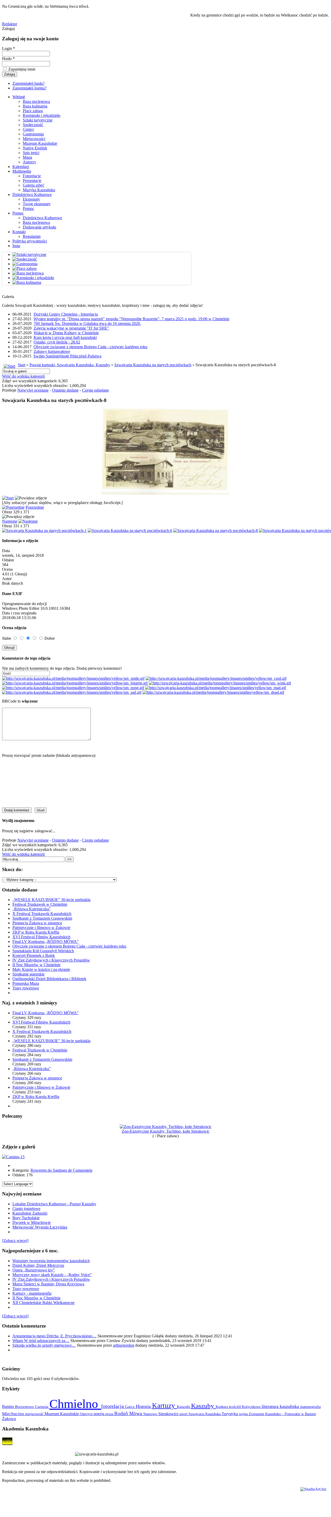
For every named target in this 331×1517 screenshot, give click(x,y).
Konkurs (222, 1407)
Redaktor (9, 24)
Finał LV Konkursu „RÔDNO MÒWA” (45, 941)
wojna (244, 1414)
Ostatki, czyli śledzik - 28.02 (57, 342)
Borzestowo (25, 1407)
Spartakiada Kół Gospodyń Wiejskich (43, 951)
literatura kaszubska (281, 1406)
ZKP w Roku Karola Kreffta (35, 932)
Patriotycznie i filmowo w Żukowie (41, 927)
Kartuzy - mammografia (31, 1293)
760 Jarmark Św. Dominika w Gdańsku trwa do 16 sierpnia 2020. (87, 323)
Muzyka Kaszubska (39, 190)
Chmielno (75, 1404)
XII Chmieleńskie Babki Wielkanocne (43, 1302)
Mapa (27, 157)
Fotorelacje (32, 176)
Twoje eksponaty (37, 204)
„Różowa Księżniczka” (31, 909)
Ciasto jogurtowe (26, 1208)
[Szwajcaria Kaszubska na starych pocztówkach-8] (215, 530)
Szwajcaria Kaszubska (205, 1414)
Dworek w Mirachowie (31, 1222)
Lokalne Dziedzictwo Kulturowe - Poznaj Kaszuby (54, 1204)
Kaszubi (184, 1406)
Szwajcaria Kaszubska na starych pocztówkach (152, 365)
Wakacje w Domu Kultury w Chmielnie (66, 333)
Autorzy (29, 162)
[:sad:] (71, 692)
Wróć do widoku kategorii (23, 376)
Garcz (130, 1406)
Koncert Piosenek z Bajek (33, 955)
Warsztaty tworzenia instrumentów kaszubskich (51, 1261)
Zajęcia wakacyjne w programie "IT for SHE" (71, 328)
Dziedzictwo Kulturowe (32, 194)
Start (21, 365)
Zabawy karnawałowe (52, 351)
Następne (9, 521)
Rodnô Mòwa (128, 1413)
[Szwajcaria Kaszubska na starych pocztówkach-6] (130, 530)
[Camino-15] (13, 1157)
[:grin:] (75, 683)
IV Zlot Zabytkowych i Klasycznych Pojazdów (51, 960)
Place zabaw (33, 111)
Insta (16, 245)
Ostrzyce (87, 1414)
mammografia (310, 1407)
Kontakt (19, 232)
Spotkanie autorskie (28, 974)
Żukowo (9, 1418)
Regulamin (32, 236)
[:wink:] (220, 683)
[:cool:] (216, 678)
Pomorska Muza (25, 983)
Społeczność (33, 125)
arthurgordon (123, 1345)
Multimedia (21, 171)
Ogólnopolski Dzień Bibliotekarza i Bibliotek (49, 979)
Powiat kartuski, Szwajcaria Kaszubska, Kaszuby (69, 365)
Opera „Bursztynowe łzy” (33, 1270)
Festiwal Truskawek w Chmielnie (39, 904)
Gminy (28, 129)
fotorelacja (113, 1406)
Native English (35, 148)
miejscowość (34, 1414)
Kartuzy (164, 1405)
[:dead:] (213, 692)
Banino (8, 1406)
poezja (99, 1414)
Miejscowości (34, 138)
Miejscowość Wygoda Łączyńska (39, 1227)
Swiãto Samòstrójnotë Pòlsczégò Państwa (67, 356)
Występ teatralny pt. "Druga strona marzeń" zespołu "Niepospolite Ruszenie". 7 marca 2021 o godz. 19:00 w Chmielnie (131, 319)
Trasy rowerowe (25, 988)
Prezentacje (32, 180)
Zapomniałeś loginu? (29, 88)
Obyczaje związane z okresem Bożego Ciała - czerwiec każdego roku (90, 347)
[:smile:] (73, 678)
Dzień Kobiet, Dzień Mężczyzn (38, 1265)
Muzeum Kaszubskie (40, 143)
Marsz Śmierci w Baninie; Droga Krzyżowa (48, 1284)
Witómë (18, 97)
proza (109, 1414)
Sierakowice (168, 1413)
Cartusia (42, 1406)
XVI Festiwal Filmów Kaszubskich (41, 937)
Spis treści (31, 152)
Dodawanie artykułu (39, 227)
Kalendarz (20, 166)
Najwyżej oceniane (33, 390)
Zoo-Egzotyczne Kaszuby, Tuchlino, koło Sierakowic (165, 1131)
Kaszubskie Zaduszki (29, 1213)
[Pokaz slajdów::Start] (8, 498)
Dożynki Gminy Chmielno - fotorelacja (66, 314)
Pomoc (28, 208)
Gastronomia (33, 134)
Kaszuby (203, 1405)
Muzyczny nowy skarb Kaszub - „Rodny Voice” (52, 1274)
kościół (235, 1407)
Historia (144, 1406)
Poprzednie (35, 507)
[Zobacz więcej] (15, 1240)
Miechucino (13, 1413)
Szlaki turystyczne (37, 120)
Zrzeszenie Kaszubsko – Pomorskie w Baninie (282, 1414)
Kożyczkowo (252, 1407)
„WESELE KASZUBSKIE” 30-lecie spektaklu (51, 899)
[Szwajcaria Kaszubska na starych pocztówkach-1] (44, 530)
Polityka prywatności (29, 241)
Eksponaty (31, 199)
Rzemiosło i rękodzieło (41, 115)
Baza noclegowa (36, 101)
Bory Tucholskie (26, 1218)
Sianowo (150, 1414)
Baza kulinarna (35, 106)
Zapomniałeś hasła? (28, 83)
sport (184, 1414)
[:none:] (73, 687)
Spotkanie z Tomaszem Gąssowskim (42, 918)
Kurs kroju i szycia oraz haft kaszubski (65, 337)
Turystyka (230, 1413)
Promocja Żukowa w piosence (37, 923)
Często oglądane (95, 390)
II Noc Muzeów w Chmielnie (36, 965)
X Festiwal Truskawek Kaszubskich (41, 913)
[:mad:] (215, 687)
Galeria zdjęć (33, 185)
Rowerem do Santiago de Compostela (61, 1170)
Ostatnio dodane (65, 390)
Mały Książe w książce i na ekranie (41, 969)
